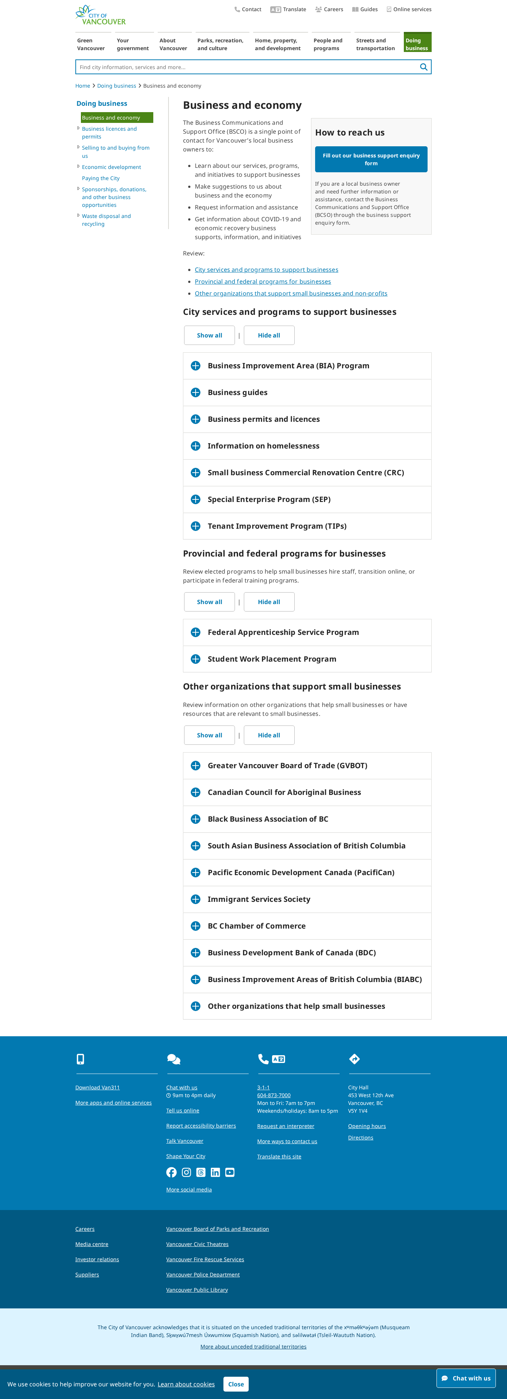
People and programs (328, 44)
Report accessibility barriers (201, 1125)
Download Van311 (97, 1087)
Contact (251, 9)
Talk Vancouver (184, 1140)
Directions (360, 1137)
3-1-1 (263, 1087)
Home (82, 85)
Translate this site (279, 1156)
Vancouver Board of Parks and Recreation (217, 1228)
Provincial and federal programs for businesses (263, 281)
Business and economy (111, 117)
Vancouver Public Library (197, 1289)
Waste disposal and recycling (106, 219)
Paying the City (101, 178)
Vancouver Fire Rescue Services (205, 1259)
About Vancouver (173, 44)
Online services (412, 9)
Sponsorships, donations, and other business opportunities (114, 197)
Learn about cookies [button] (186, 1384)
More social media (189, 1189)
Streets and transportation (375, 44)
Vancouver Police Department (203, 1274)
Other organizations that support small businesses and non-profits (291, 293)
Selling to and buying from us (116, 151)
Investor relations (97, 1259)
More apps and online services (113, 1102)
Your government (133, 44)
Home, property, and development (278, 44)
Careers (333, 9)
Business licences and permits (109, 132)
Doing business (417, 44)
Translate (294, 9)
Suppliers (87, 1274)
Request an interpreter (285, 1125)
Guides (369, 9)
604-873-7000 (274, 1095)
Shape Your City (185, 1156)
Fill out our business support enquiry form (371, 159)
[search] (423, 66)
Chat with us (181, 1087)
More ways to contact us (287, 1141)
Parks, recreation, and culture (220, 44)
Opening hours (367, 1125)
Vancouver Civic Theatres (197, 1244)
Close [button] (236, 1384)
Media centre (91, 1244)
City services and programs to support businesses (266, 269)
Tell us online (182, 1110)
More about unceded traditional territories (253, 1346)
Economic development (111, 166)
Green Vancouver (91, 44)
